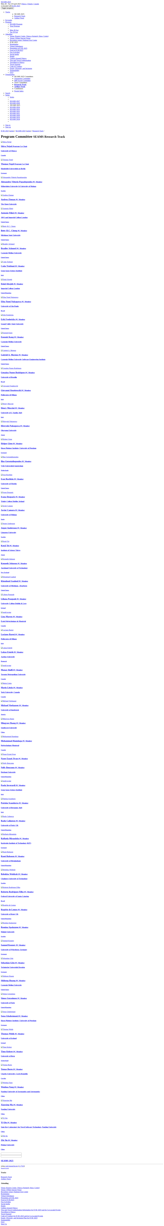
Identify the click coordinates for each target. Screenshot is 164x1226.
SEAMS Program (16, 24)
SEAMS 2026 (15, 103)
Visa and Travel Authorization (20, 60)
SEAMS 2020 (15, 115)
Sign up (8, 127)
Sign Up (4, 1224)
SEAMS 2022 (15, 111)
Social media (14, 54)
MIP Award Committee (22, 81)
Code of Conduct (16, 66)
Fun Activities (15, 52)
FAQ (11, 72)
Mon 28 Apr (14, 30)
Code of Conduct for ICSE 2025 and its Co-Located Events (22, 1216)
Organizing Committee (22, 78)
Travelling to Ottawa (17, 62)
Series (12, 97)
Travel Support (15, 64)
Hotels (12, 56)
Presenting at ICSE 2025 (18, 48)
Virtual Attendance (16, 46)
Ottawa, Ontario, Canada (30, 4)
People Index (19, 91)
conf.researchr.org (11, 1166)
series (12, 131)
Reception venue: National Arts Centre (23, 40)
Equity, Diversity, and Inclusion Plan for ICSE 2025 (19, 1218)
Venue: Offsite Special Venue (20, 38)
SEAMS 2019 (15, 117)
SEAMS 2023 (15, 109)
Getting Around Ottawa (18, 58)
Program (8, 22)
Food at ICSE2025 (16, 50)
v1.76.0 (21, 1166)
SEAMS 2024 (15, 107)
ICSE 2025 (16, 6)
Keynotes (8, 20)
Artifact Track (19, 18)
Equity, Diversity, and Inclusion (21, 68)
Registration (14, 44)
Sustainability (14, 70)
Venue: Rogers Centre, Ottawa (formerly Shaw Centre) (29, 36)
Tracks (7, 12)
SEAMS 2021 (15, 113)
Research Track (19, 16)
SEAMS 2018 (15, 119)
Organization (10, 74)
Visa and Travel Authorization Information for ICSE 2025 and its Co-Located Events (31, 1210)
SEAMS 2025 (21, 131)
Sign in (7, 125)
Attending (8, 34)
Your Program (15, 26)
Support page (5, 1168)
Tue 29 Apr (14, 32)
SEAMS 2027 (15, 101)
